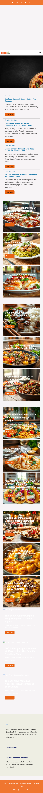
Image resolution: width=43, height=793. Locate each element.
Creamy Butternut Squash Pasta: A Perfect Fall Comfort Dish (20, 553)
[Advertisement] (21, 27)
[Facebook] (12, 2)
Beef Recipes (10, 96)
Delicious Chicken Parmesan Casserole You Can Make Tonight (19, 124)
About (5, 783)
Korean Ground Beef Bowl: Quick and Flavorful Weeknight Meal (19, 379)
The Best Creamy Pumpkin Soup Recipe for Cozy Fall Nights (19, 618)
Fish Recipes (10, 146)
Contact (21, 786)
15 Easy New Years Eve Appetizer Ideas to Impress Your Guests (19, 684)
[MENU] (40, 52)
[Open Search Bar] (33, 52)
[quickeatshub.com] (5, 52)
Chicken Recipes (11, 120)
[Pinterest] (29, 2)
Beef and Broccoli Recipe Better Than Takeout (21, 100)
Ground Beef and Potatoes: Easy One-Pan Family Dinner (21, 175)
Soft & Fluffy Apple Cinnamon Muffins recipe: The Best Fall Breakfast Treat (21, 651)
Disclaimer (36, 783)
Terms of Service (25, 783)
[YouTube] (21, 2)
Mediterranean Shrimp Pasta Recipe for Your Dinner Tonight (20, 150)
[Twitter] (25, 2)
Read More (9, 114)
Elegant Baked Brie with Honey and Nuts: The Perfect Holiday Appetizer (20, 586)
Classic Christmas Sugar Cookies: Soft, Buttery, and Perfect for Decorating (19, 521)
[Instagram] (17, 2)
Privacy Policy (13, 783)
